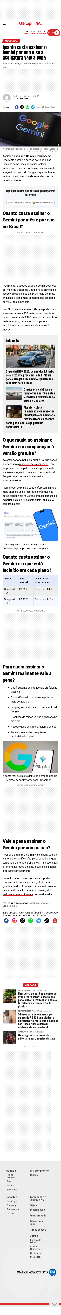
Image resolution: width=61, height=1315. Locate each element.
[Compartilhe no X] (22, 108)
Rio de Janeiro (11, 1176)
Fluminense (13, 1209)
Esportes (11, 1197)
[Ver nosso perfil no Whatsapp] (30, 922)
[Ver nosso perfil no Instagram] (14, 922)
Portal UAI (35, 1257)
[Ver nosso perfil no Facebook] (6, 922)
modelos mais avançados (33, 464)
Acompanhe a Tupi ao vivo (37, 1198)
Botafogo (12, 1201)
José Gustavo (22, 98)
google (46, 903)
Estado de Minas (35, 1241)
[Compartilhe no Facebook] (17, 108)
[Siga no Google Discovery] (47, 108)
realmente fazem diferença (18, 894)
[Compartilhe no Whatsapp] (27, 108)
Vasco (10, 1213)
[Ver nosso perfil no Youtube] (55, 922)
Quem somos (37, 1230)
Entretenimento (39, 1170)
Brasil (10, 1181)
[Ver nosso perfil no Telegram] (38, 922)
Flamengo (12, 1205)
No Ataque (36, 1253)
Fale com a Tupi (36, 1223)
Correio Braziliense (36, 1248)
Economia (12, 1189)
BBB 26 (34, 1174)
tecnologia (10, 906)
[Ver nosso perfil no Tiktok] (46, 922)
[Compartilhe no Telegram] (33, 108)
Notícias (11, 1170)
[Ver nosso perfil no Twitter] (22, 922)
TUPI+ (33, 1205)
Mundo (10, 1185)
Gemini (35, 903)
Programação (37, 1209)
